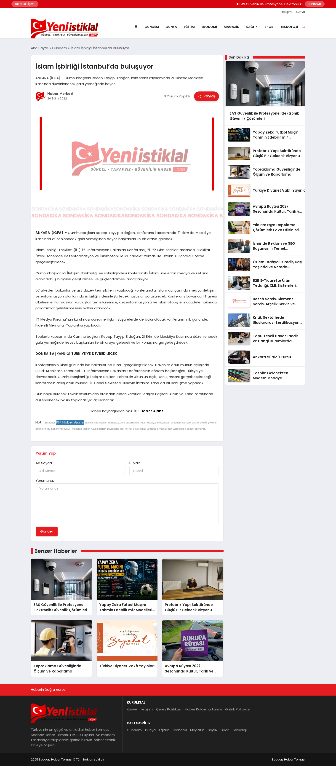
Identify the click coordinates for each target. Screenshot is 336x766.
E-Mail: (134, 463)
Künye (300, 12)
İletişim (286, 12)
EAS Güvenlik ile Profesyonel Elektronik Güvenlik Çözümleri (271, 4)
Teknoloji (289, 26)
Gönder (46, 531)
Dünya (171, 26)
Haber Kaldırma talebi (203, 709)
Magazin (231, 26)
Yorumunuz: (45, 480)
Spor (268, 26)
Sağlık (252, 26)
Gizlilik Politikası (237, 709)
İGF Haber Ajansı (149, 411)
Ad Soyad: (44, 463)
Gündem (151, 26)
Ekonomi (209, 26)
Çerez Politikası (168, 709)
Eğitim (189, 26)
